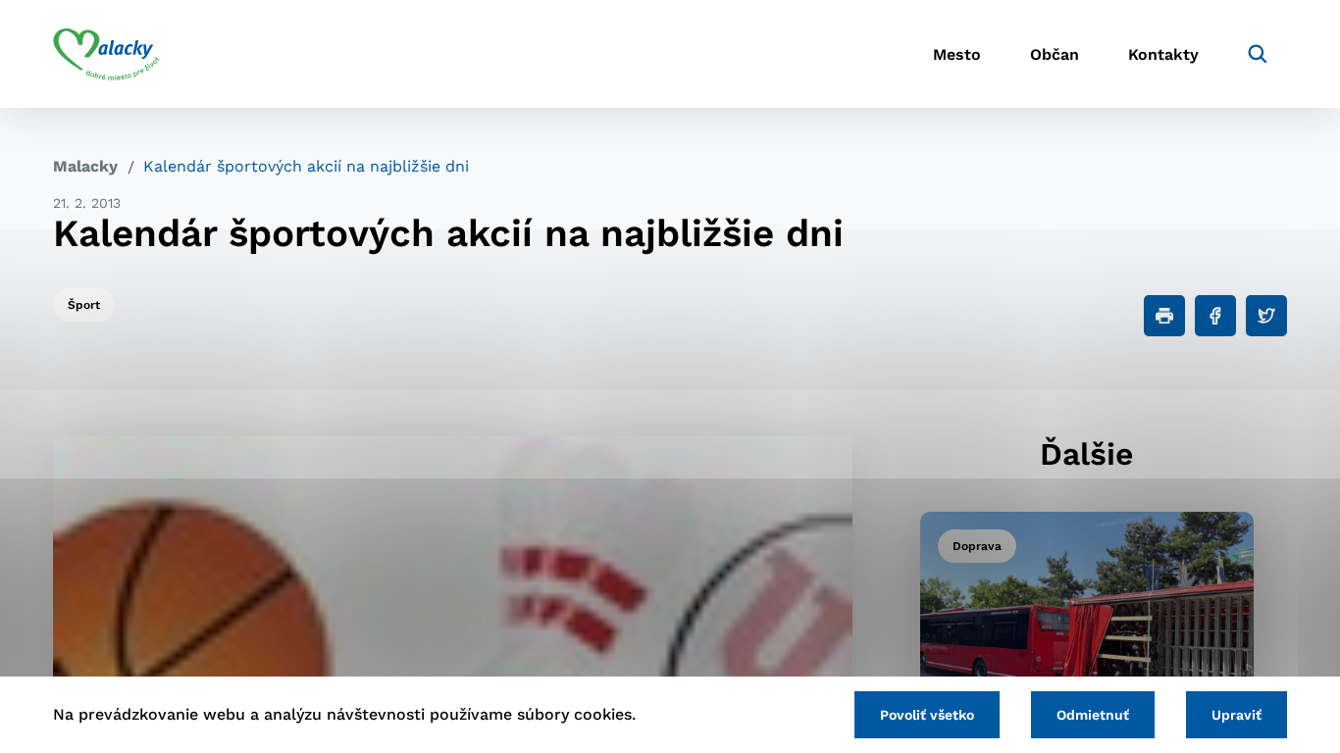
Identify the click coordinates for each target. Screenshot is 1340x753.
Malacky (85, 166)
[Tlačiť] (1164, 315)
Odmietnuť (1093, 715)
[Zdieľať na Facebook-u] (1215, 315)
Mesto (957, 54)
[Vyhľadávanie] (1257, 54)
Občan (1054, 54)
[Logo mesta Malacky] (106, 53)
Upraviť (1236, 715)
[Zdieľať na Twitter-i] (1266, 315)
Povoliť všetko (927, 715)
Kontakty (1163, 54)
